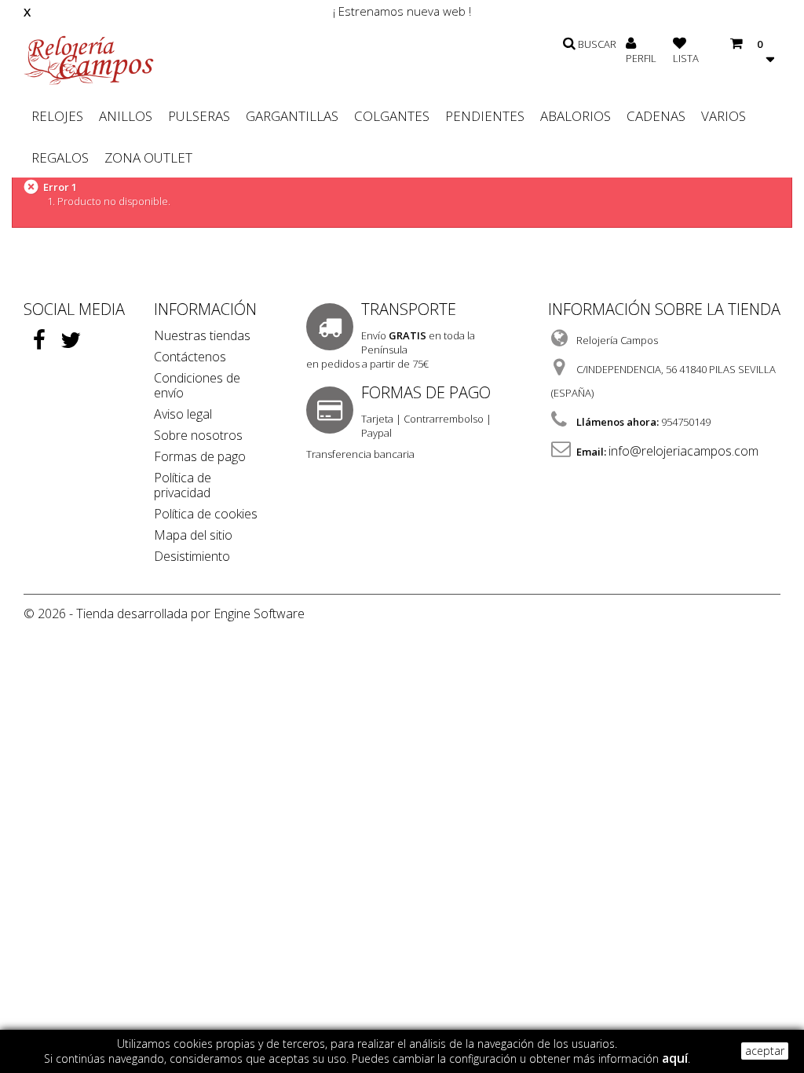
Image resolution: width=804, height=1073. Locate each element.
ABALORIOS (575, 116)
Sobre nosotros (198, 435)
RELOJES (57, 116)
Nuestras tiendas (202, 335)
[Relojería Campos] (89, 60)
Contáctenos (190, 356)
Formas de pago (200, 456)
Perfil (641, 58)
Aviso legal (183, 414)
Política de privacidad (182, 485)
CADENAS (656, 116)
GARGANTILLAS (292, 116)
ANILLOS (125, 116)
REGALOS (60, 157)
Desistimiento (192, 556)
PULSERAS (199, 116)
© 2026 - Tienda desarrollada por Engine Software (164, 613)
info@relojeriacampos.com (683, 451)
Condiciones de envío (197, 385)
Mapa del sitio (193, 535)
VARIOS (723, 116)
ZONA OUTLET (148, 157)
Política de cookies (206, 513)
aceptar (764, 1050)
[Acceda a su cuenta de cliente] (631, 44)
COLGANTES (391, 116)
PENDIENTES (484, 116)
